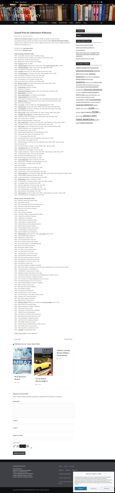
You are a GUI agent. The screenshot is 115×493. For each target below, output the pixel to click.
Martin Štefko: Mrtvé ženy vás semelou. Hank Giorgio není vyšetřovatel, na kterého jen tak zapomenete (87, 54)
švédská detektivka (86, 123)
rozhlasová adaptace (95, 102)
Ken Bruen (21, 63)
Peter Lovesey (21, 112)
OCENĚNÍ (54, 22)
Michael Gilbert (22, 179)
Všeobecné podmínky (65, 474)
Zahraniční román (27, 50)
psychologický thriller (82, 99)
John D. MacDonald (23, 159)
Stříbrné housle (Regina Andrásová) (85, 47)
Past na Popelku (47, 302)
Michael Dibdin (22, 93)
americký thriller (84, 74)
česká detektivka (85, 119)
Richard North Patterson (24, 91)
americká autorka (93, 68)
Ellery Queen (21, 126)
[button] (25, 23)
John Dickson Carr (23, 148)
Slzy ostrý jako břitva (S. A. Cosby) (85, 58)
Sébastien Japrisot (23, 302)
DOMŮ (16, 22)
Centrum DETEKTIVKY (28, 36)
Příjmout (80, 488)
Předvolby (106, 488)
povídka (92, 97)
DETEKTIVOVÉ (63, 22)
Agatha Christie (81, 68)
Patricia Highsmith (22, 173)
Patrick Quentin (22, 193)
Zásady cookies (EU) (65, 477)
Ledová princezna (50, 65)
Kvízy (85, 22)
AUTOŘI (22, 22)
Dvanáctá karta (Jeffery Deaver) (23, 2)
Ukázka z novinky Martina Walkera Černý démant (63, 352)
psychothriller (95, 100)
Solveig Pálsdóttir (80, 50)
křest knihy (94, 95)
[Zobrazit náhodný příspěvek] (101, 23)
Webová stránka (18, 435)
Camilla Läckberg (22, 65)
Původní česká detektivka (83, 102)
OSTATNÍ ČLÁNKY (43, 22)
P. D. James (21, 104)
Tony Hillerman (22, 108)
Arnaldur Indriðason (23, 67)
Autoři (66, 466)
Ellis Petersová (96, 84)
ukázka (81, 116)
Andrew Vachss (22, 106)
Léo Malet (20, 329)
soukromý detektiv (84, 108)
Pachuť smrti (43, 104)
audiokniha (96, 76)
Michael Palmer (68, 339)
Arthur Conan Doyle (88, 76)
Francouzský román (28, 48)
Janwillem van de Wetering (25, 114)
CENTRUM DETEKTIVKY (29, 490)
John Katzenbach (23, 73)
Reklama (67, 470)
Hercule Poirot (80, 90)
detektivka (80, 82)
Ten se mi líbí (42, 233)
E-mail (15, 428)
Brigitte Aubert (22, 233)
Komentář (16, 401)
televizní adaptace (86, 112)
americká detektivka (84, 71)
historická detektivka (93, 89)
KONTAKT (78, 22)
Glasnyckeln (18, 339)
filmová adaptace (80, 87)
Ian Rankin (20, 71)
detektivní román (89, 82)
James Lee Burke (22, 97)
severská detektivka (84, 105)
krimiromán (88, 95)
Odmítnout (94, 488)
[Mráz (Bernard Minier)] (22, 348)
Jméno (15, 420)
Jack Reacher (79, 92)
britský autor (89, 79)
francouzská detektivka (92, 87)
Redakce (61, 470)
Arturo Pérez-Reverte (23, 95)
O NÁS (71, 22)
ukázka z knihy (90, 115)
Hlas (44, 67)
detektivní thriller (97, 82)
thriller (95, 112)
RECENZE (31, 22)
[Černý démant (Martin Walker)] (43, 348)
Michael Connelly (22, 83)
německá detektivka (85, 97)
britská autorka (81, 79)
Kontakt (74, 470)
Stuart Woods (21, 87)
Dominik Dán (89, 84)
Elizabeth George (22, 101)
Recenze (72, 466)
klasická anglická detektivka (90, 92)
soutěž (91, 108)
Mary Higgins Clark (23, 122)
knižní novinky (80, 95)
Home (60, 466)
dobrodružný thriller (81, 84)
